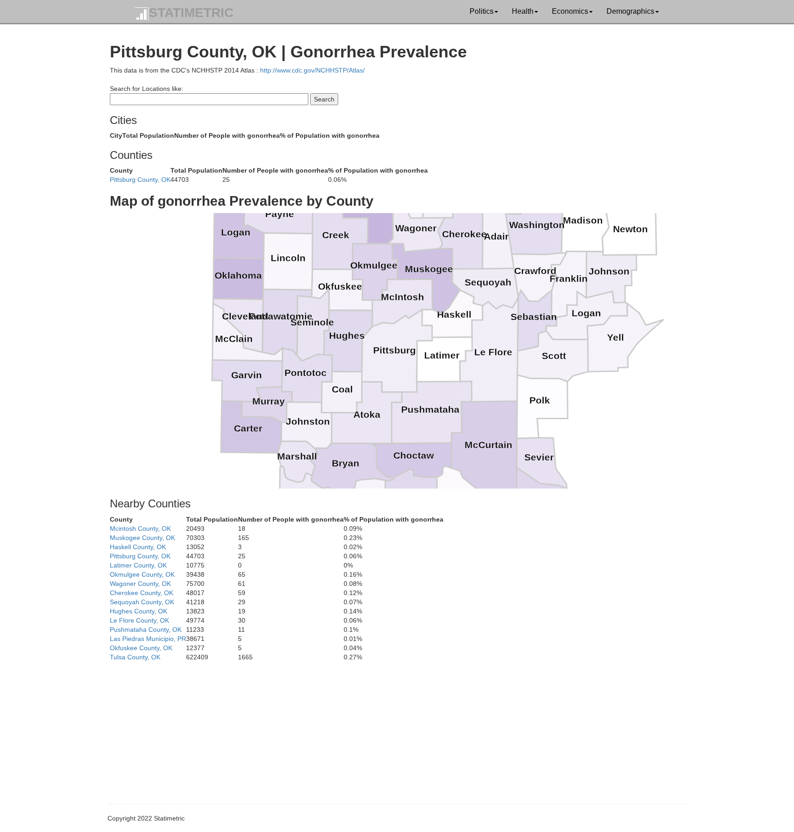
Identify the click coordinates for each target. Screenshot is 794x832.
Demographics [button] (630, 11)
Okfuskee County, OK (141, 648)
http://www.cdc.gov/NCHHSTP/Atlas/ (312, 70)
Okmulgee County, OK (142, 574)
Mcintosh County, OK (140, 528)
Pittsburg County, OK (140, 179)
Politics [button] (481, 11)
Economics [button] (570, 11)
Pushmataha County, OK (145, 629)
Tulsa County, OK (135, 657)
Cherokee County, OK (141, 592)
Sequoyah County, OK (142, 602)
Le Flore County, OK (139, 620)
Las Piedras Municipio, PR (148, 638)
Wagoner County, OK (140, 583)
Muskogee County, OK (142, 537)
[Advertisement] (385, 726)
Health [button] (522, 11)
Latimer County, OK (138, 565)
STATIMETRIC (191, 13)
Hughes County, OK (138, 611)
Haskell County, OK (138, 547)
